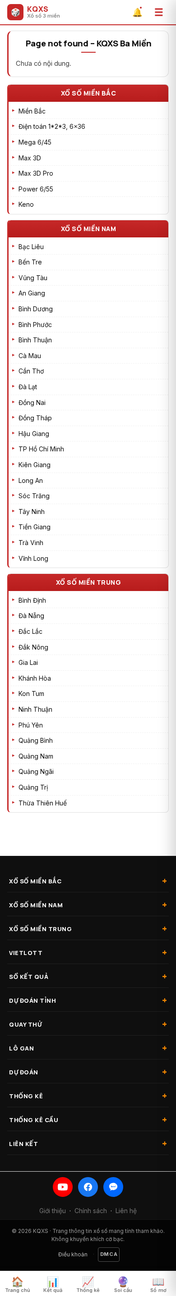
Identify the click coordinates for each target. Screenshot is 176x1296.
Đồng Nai (32, 402)
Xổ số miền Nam (88, 228)
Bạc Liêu (31, 246)
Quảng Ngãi (36, 771)
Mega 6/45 (35, 142)
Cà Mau (30, 355)
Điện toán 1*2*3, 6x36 (52, 126)
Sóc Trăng (34, 496)
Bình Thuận (35, 340)
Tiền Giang (35, 527)
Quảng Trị (33, 787)
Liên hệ (126, 1210)
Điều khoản (73, 1254)
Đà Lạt (28, 387)
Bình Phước (35, 324)
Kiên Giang (35, 464)
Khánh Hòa (35, 678)
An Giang (32, 293)
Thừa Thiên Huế (43, 803)
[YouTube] (63, 1187)
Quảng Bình (36, 740)
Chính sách (90, 1210)
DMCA (109, 1254)
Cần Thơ (31, 371)
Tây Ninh (32, 511)
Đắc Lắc (30, 631)
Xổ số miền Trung (88, 582)
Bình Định (32, 600)
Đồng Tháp (35, 418)
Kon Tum (31, 693)
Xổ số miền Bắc (88, 93)
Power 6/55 (36, 189)
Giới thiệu (52, 1210)
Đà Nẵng (31, 615)
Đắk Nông (33, 647)
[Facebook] (88, 1187)
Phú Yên (31, 725)
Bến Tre (30, 262)
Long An (31, 480)
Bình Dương (36, 309)
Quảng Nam (36, 756)
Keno (26, 204)
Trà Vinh (31, 542)
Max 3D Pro (36, 173)
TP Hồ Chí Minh (41, 449)
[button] (159, 12)
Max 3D (30, 158)
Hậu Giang (34, 433)
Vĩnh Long (33, 558)
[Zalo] (113, 1187)
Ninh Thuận (35, 709)
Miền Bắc (32, 111)
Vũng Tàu (33, 278)
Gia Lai (28, 662)
